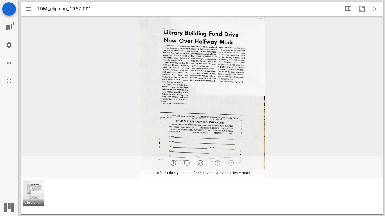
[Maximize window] (362, 9)
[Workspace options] (9, 63)
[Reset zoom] (200, 163)
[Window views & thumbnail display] (348, 9)
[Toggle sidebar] (29, 9)
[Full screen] (9, 81)
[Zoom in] (173, 163)
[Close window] (375, 9)
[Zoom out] (187, 163)
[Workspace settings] (9, 45)
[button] (33, 194)
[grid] (202, 196)
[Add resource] (9, 9)
